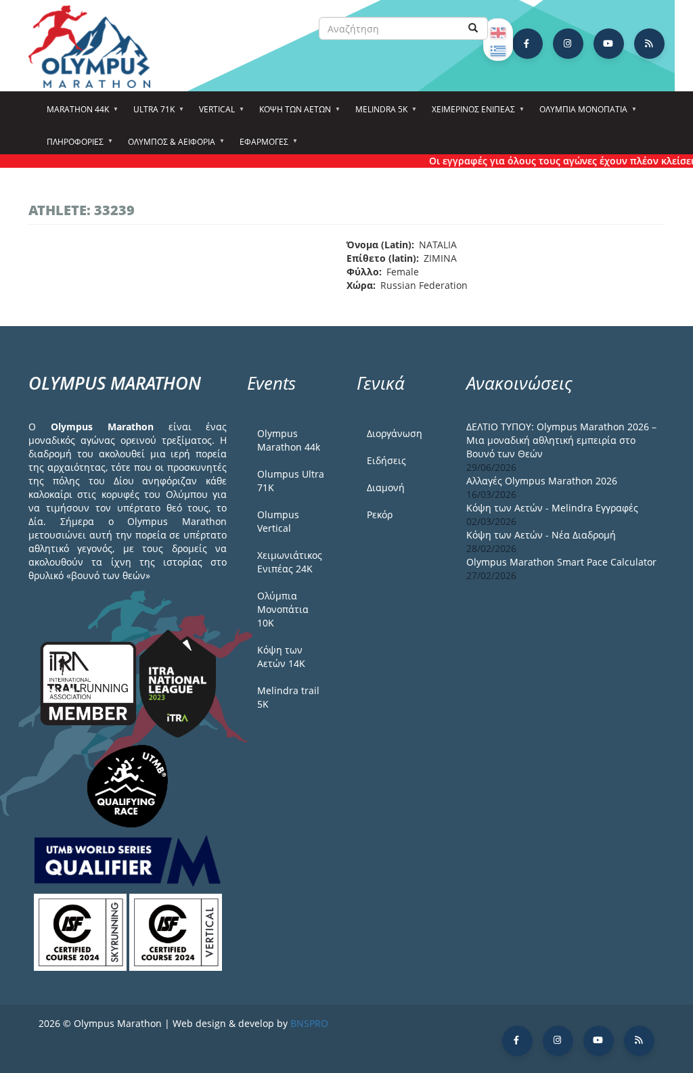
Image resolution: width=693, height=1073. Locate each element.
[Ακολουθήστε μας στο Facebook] (527, 43)
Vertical (213, 114)
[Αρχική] (96, 46)
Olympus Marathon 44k (288, 440)
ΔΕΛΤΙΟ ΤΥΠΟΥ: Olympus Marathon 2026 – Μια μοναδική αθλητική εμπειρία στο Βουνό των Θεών (561, 440)
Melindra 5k (377, 114)
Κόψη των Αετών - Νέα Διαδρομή (541, 534)
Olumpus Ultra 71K (290, 480)
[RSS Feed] (649, 43)
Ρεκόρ (380, 514)
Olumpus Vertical (278, 521)
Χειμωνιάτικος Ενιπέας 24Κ (289, 562)
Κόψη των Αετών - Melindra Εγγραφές (552, 507)
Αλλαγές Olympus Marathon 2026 (541, 480)
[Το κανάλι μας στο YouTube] (609, 43)
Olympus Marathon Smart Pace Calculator (561, 561)
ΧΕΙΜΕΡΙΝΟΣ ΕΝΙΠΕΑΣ (469, 114)
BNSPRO (309, 1023)
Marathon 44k (74, 114)
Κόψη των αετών (291, 114)
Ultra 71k (150, 114)
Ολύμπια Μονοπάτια (579, 114)
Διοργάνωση (394, 433)
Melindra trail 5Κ (288, 697)
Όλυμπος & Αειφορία (167, 146)
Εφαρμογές (259, 146)
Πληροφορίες (71, 146)
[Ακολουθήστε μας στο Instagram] (568, 43)
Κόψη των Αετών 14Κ (281, 656)
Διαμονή (386, 487)
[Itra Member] (89, 682)
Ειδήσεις (386, 460)
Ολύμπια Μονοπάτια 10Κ (283, 609)
